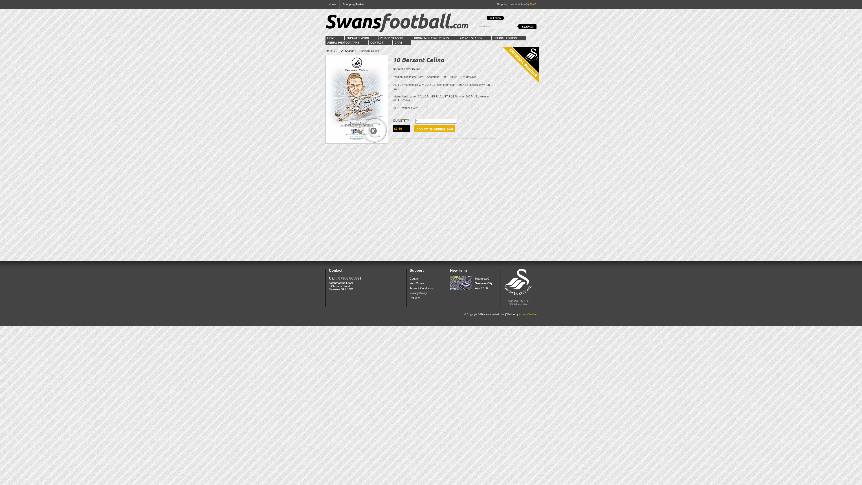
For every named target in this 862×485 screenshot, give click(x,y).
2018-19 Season (391, 38)
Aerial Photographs (343, 42)
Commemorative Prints (431, 38)
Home (332, 4)
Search (527, 26)
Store (328, 51)
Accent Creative (528, 314)
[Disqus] (444, 199)
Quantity (401, 120)
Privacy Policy (418, 293)
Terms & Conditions (421, 288)
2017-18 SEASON (471, 38)
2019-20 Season (358, 38)
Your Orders (417, 283)
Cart (398, 42)
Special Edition (505, 38)
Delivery (415, 298)
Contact (376, 42)
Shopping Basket (353, 4)
